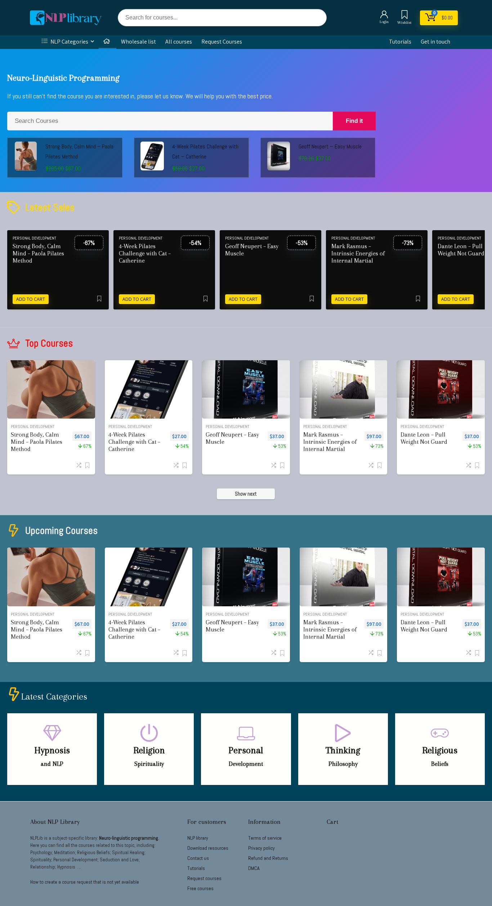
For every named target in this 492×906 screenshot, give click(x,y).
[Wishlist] (404, 15)
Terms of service (265, 838)
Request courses (204, 878)
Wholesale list (138, 41)
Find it (354, 121)
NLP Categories (68, 41)
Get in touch (435, 41)
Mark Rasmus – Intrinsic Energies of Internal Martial (358, 253)
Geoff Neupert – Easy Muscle (330, 146)
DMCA (254, 868)
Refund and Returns (268, 858)
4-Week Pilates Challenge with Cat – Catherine (145, 253)
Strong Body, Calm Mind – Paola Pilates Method (38, 253)
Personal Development (34, 238)
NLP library (197, 838)
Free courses (200, 888)
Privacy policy (261, 848)
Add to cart (30, 299)
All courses (178, 41)
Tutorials (400, 41)
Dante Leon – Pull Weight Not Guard (424, 438)
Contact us (198, 858)
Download (207, 848)
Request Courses (221, 41)
